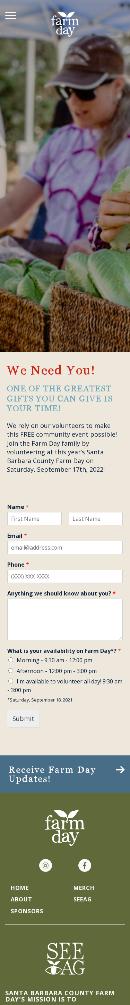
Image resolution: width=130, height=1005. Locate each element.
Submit (23, 718)
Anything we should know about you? (61, 593)
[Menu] (10, 14)
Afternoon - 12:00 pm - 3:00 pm (57, 671)
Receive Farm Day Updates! (52, 775)
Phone (18, 564)
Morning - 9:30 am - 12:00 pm (54, 660)
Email (17, 536)
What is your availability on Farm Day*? (64, 651)
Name (18, 507)
